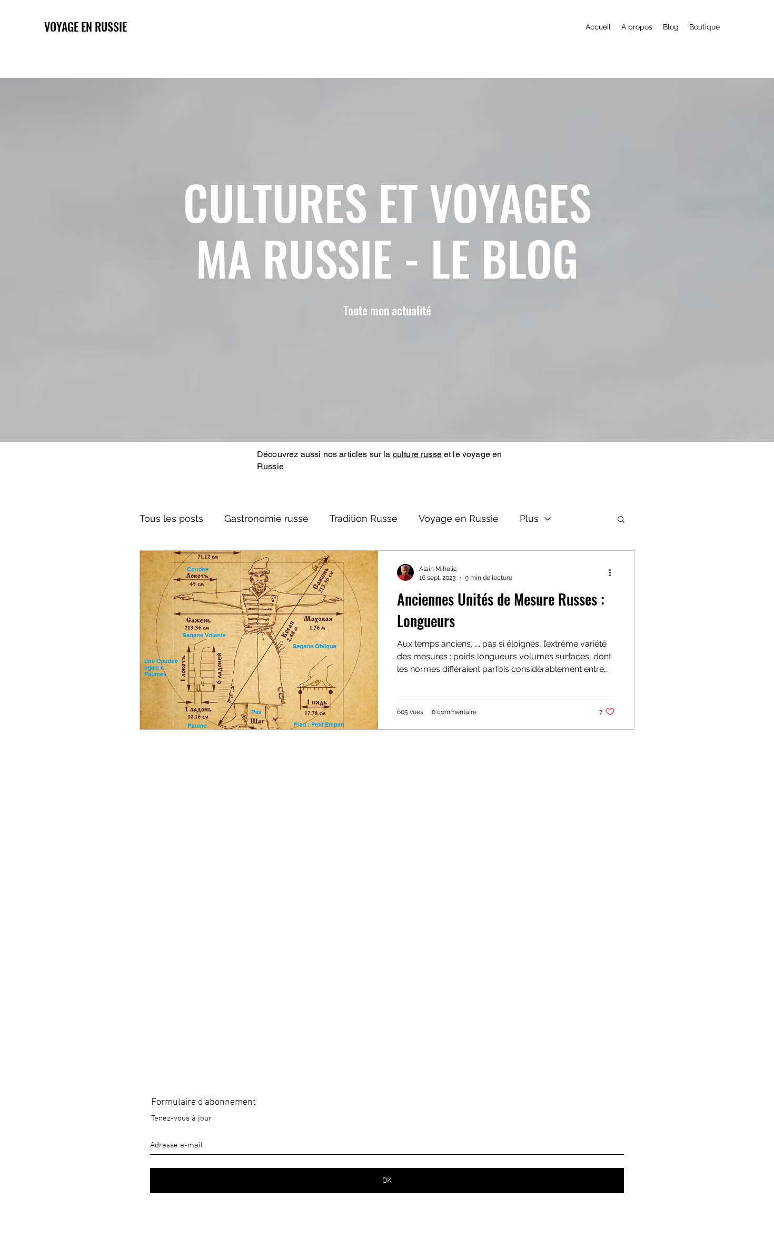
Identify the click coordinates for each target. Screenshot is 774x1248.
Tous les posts (171, 518)
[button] (621, 520)
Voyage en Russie (459, 518)
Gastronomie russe (266, 518)
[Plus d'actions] (613, 572)
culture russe (417, 454)
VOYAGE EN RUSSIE (85, 26)
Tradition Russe (364, 518)
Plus (529, 518)
